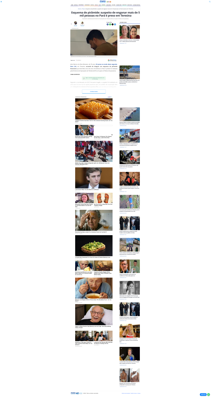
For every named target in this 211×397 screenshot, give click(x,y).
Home (72, 4)
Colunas (113, 4)
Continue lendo (94, 91)
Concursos (108, 4)
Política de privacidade (126, 393)
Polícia (96, 4)
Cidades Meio (119, 4)
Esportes (103, 4)
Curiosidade (87, 4)
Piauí (100, 4)
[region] (129, 55)
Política (92, 4)
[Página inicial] (103, 1)
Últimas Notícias (136, 4)
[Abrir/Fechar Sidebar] (1, 1)
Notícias (76, 4)
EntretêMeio (81, 4)
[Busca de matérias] (209, 2)
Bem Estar (124, 4)
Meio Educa (129, 4)
